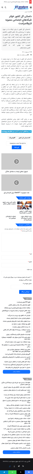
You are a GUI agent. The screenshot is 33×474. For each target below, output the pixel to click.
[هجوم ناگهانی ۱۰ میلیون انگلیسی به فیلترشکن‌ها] (24, 205)
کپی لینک (16, 147)
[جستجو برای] (2, 8)
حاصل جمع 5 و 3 (27, 284)
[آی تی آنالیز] (21, 7)
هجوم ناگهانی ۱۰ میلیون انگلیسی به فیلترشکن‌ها (26, 212)
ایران (26, 12)
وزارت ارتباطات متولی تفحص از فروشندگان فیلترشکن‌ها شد (26, 218)
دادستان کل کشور (24, 138)
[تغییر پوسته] (5, 8)
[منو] (31, 8)
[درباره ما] (10, 466)
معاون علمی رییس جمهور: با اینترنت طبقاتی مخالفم (9, 203)
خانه (29, 12)
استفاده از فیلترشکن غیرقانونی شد (11, 217)
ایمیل (30, 262)
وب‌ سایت (29, 269)
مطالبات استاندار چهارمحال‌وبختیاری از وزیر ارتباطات (15, 2)
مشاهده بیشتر (16, 372)
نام (30, 254)
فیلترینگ (11, 138)
